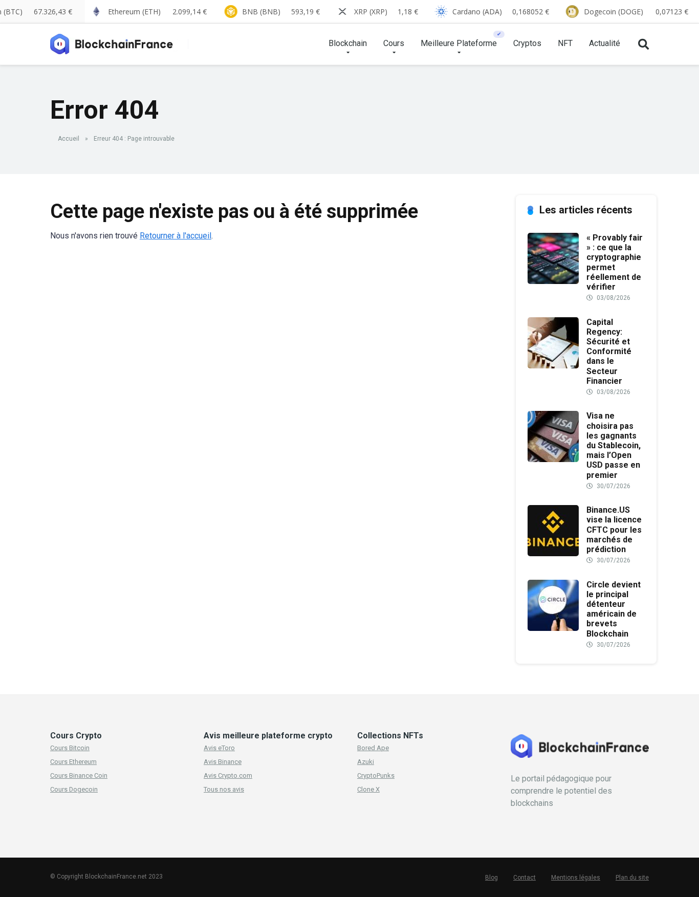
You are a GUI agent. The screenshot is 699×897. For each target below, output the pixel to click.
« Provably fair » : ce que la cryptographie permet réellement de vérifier (614, 262)
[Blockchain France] (115, 40)
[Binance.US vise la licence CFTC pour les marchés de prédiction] (553, 553)
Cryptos (527, 43)
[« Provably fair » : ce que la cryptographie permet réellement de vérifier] (553, 281)
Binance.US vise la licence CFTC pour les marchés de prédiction (614, 529)
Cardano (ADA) (500, 11)
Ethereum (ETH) (157, 11)
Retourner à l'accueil (175, 235)
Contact (524, 877)
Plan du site (632, 877)
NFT (565, 43)
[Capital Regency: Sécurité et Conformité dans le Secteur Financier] (553, 365)
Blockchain (348, 43)
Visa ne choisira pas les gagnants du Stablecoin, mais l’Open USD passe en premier (613, 445)
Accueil (68, 138)
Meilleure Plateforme (459, 43)
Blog (491, 877)
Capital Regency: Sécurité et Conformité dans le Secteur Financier (608, 351)
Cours (393, 43)
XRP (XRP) (386, 11)
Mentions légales (575, 877)
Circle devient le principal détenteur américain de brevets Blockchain (613, 609)
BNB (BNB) (280, 11)
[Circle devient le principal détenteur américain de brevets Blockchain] (553, 628)
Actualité (604, 43)
